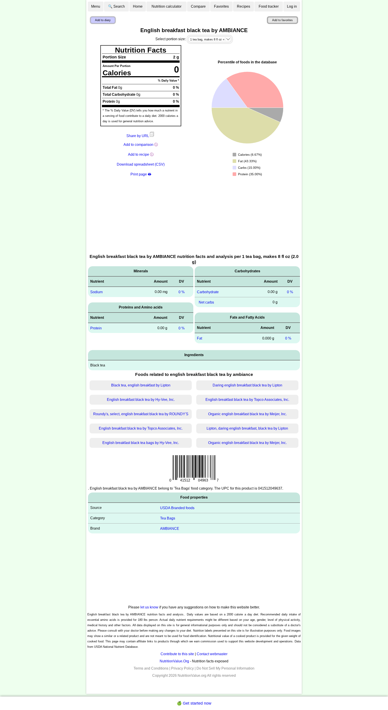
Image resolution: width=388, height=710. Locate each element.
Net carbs (206, 302)
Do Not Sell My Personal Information (225, 668)
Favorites (221, 6)
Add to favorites (282, 20)
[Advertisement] (194, 219)
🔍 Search (116, 6)
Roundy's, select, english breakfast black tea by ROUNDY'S (140, 414)
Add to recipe (138, 154)
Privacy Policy (182, 668)
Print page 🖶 (140, 174)
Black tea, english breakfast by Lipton (140, 385)
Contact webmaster (212, 654)
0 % (182, 292)
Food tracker (269, 6)
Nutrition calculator (166, 6)
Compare (198, 6)
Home (138, 6)
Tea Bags (167, 518)
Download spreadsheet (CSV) (141, 164)
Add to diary (103, 20)
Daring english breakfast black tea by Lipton (247, 385)
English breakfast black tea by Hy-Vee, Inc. (141, 400)
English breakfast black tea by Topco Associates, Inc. (247, 400)
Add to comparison (138, 144)
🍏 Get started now (194, 703)
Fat (199, 338)
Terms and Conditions (151, 668)
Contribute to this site (177, 654)
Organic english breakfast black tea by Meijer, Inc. (247, 414)
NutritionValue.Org (174, 661)
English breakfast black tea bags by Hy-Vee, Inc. (140, 443)
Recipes (243, 6)
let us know (149, 607)
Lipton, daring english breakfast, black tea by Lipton (247, 428)
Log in (292, 6)
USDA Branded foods (177, 508)
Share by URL (138, 136)
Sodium (96, 292)
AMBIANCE (169, 528)
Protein (96, 328)
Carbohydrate (208, 292)
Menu (95, 6)
